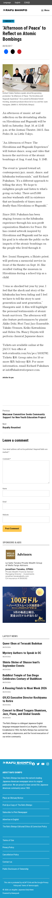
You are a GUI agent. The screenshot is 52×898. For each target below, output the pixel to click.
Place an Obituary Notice (13, 798)
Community (8, 21)
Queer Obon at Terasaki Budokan (22, 643)
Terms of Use (8, 840)
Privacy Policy (8, 847)
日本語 (27, 2)
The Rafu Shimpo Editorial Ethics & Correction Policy (25, 826)
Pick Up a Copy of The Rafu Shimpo (17, 805)
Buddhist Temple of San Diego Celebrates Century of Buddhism (22, 677)
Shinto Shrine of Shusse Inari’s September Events (21, 664)
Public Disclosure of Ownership (15, 869)
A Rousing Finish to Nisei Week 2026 (25, 688)
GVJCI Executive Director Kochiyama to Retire (25, 699)
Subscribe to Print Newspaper (15, 812)
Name (5, 488)
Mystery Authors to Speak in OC (22, 653)
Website (6, 515)
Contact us (7, 862)
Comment (7, 459)
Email (4, 502)
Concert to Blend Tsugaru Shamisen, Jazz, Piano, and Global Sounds (25, 712)
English (17, 2)
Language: (7, 2)
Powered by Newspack (11, 893)
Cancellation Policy (11, 854)
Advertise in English (11, 819)
